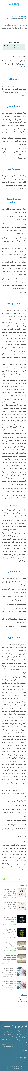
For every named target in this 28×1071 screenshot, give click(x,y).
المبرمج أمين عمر (23, 1045)
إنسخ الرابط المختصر (14, 42)
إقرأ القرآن (14, 4)
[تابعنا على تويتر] (17, 1057)
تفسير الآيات (17, 16)
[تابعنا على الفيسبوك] (25, 1057)
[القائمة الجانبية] (2, 4)
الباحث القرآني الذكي (22, 1034)
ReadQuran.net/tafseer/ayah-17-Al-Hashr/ (14, 47)
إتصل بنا (25, 1043)
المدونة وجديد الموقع (21, 1037)
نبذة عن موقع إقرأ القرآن (21, 1040)
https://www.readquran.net (14, 1068)
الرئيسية (24, 16)
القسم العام (13, 898)
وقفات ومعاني (12, 924)
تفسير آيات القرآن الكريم (21, 1031)
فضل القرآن (13, 977)
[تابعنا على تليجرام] (21, 1057)
